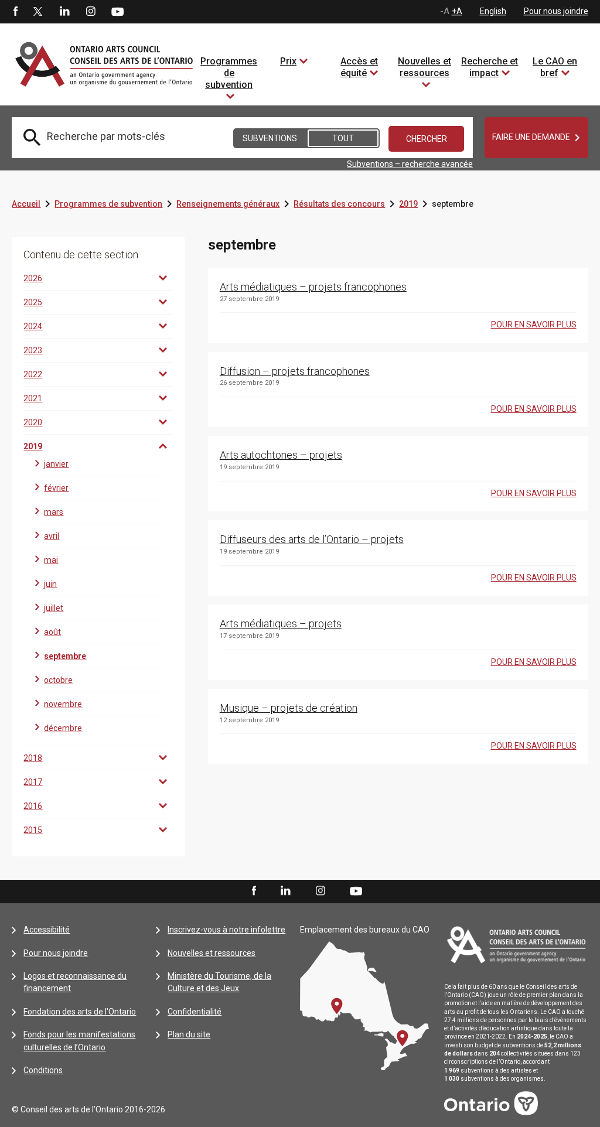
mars (53, 512)
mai (51, 560)
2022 (32, 374)
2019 (408, 204)
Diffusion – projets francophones (295, 371)
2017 (32, 782)
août (52, 632)
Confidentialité (194, 1011)
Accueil (26, 204)
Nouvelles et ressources (424, 67)
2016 (32, 806)
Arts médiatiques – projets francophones (313, 287)
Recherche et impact (489, 67)
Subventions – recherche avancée (410, 164)
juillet (53, 608)
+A (457, 11)
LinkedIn (64, 12)
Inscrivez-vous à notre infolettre (226, 929)
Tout (343, 138)
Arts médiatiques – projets (281, 623)
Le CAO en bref (555, 67)
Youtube (117, 11)
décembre (63, 728)
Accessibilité (46, 929)
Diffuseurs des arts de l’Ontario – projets (312, 539)
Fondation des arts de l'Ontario (79, 1011)
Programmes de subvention (228, 73)
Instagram (91, 12)
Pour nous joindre (556, 11)
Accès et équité (359, 67)
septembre (65, 656)
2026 (32, 278)
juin (50, 584)
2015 (32, 830)
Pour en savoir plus (534, 324)
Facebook (15, 12)
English (493, 11)
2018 (32, 758)
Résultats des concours (339, 204)
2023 (32, 350)
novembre (63, 704)
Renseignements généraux (227, 204)
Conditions (43, 1070)
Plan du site (189, 1034)
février (56, 488)
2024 (32, 326)
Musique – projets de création (288, 708)
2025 (32, 302)
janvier (56, 464)
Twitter (38, 12)
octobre (58, 680)
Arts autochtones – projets (281, 455)
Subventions (270, 138)
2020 (32, 422)
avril (51, 536)
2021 (32, 398)
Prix (288, 61)
